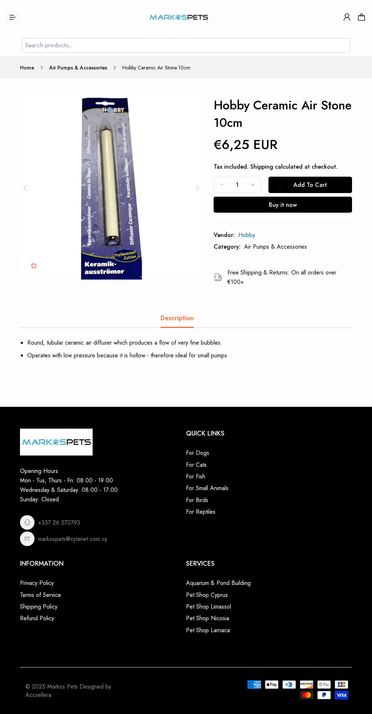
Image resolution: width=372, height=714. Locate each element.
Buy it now (283, 205)
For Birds (197, 500)
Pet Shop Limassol (208, 606)
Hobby (246, 235)
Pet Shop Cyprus (207, 595)
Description (177, 318)
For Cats (196, 465)
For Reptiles (200, 512)
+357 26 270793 (59, 522)
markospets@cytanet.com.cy (72, 539)
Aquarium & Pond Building (218, 583)
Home (27, 67)
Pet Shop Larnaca (208, 630)
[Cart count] (361, 17)
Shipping (261, 167)
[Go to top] (359, 688)
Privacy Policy (37, 583)
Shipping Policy (38, 606)
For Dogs (197, 453)
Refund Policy (37, 618)
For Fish (195, 476)
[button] (25, 188)
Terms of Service (40, 595)
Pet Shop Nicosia (207, 618)
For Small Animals (207, 488)
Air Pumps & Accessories (78, 67)
